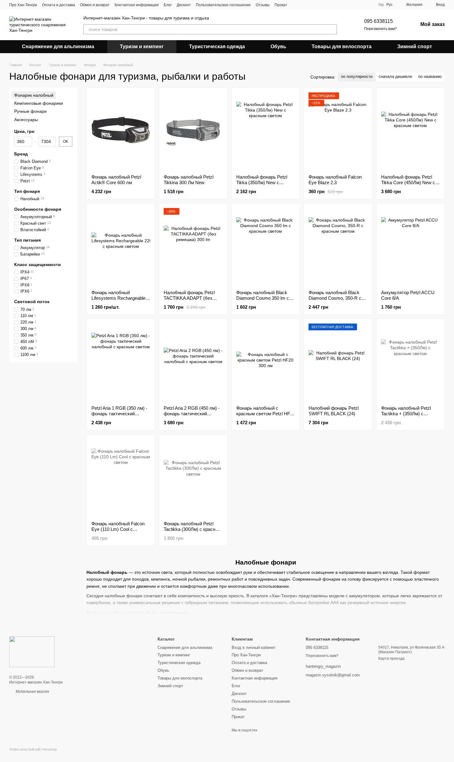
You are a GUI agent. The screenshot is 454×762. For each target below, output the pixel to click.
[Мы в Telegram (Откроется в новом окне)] (310, 4)
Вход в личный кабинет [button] (253, 647)
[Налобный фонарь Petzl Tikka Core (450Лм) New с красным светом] (410, 131)
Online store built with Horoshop (33, 749)
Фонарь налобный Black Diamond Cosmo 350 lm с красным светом (262, 298)
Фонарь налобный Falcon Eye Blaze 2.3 (335, 179)
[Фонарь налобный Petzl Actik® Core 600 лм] (120, 131)
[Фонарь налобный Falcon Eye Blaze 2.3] (338, 131)
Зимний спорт (414, 46)
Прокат (281, 5)
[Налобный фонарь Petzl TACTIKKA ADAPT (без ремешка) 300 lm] (193, 246)
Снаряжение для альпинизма (58, 46)
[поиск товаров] (332, 29)
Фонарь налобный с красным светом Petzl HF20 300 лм (265, 413)
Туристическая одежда (217, 46)
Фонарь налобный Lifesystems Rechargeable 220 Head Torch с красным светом (135, 298)
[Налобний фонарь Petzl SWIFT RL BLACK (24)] (338, 362)
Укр (381, 4)
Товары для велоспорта (342, 46)
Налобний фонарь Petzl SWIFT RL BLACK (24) (334, 410)
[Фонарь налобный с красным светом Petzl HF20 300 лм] (265, 362)
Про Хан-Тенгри (23, 5)
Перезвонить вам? (380, 29)
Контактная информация (137, 5)
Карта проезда (391, 658)
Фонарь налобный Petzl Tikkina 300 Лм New (188, 179)
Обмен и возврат (95, 5)
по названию (430, 76)
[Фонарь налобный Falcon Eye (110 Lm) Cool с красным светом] (120, 477)
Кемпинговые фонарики (38, 103)
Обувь (278, 46)
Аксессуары (26, 119)
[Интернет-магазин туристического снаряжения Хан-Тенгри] (32, 651)
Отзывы (263, 5)
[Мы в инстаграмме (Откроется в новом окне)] (303, 4)
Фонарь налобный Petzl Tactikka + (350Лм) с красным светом (406, 413)
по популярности (356, 76)
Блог (168, 5)
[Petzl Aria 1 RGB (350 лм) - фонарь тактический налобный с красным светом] (120, 362)
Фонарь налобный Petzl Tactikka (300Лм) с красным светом (193, 529)
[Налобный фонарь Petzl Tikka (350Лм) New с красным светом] (265, 131)
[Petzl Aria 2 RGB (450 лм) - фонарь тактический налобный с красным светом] (193, 362)
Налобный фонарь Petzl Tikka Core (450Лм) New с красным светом (408, 182)
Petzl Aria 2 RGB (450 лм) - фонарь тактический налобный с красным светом (192, 416)
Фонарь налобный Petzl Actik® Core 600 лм (116, 179)
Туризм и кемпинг (142, 46)
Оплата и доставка (58, 5)
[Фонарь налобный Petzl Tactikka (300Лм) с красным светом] (193, 477)
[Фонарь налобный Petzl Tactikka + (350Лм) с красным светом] (410, 362)
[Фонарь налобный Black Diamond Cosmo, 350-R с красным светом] (338, 246)
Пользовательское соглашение (223, 5)
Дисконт (184, 5)
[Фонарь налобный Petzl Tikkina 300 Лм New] (193, 131)
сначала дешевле (395, 76)
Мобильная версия (32, 691)
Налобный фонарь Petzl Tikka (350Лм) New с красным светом (261, 182)
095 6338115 (378, 21)
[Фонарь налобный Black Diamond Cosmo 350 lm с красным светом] (265, 246)
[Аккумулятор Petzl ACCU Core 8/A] (410, 246)
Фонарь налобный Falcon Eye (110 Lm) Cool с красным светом (118, 529)
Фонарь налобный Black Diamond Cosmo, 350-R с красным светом (335, 298)
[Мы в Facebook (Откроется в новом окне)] (295, 4)
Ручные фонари (30, 111)
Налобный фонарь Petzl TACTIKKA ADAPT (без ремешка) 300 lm (189, 298)
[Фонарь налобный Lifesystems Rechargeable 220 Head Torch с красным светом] (120, 246)
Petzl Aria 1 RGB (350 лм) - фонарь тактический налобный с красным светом (119, 416)
